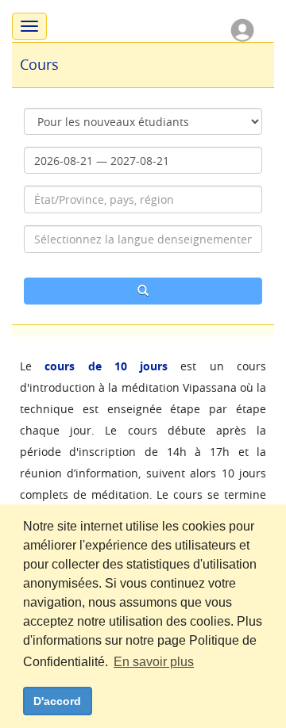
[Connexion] (242, 28)
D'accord (57, 701)
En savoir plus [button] (154, 662)
